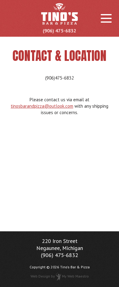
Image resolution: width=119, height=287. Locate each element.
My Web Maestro (75, 276)
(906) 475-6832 (59, 31)
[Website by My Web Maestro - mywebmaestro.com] (58, 276)
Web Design (40, 276)
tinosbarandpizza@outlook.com (42, 106)
